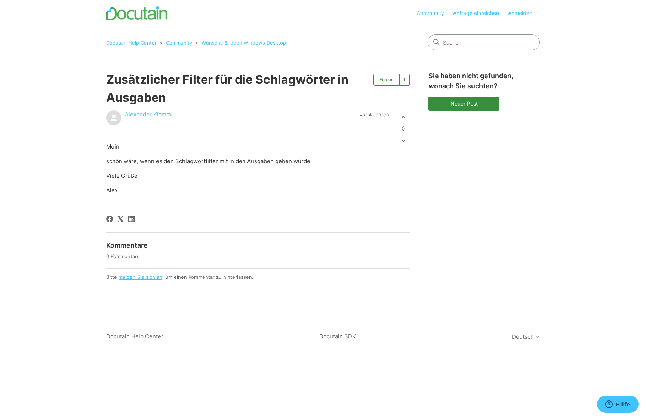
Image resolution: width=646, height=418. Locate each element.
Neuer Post (464, 103)
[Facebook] (109, 219)
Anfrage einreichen (476, 13)
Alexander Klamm (148, 114)
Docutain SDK (337, 336)
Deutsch (523, 336)
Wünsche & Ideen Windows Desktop (244, 43)
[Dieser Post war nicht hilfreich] (403, 140)
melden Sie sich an (140, 277)
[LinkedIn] (131, 219)
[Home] (136, 13)
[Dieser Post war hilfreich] (403, 116)
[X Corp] (120, 219)
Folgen (386, 79)
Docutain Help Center (131, 43)
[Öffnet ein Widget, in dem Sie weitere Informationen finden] (618, 405)
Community (430, 13)
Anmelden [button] (520, 13)
